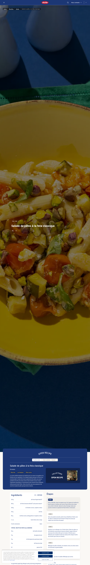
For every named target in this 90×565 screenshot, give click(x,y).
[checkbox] (63, 503)
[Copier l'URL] (12, 230)
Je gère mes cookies (45, 559)
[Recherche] (67, 2)
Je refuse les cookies (45, 556)
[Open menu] (4, 2)
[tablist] (45, 460)
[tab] (36, 460)
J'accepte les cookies (45, 552)
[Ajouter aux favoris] (16, 230)
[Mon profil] (86, 2)
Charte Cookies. (12, 560)
